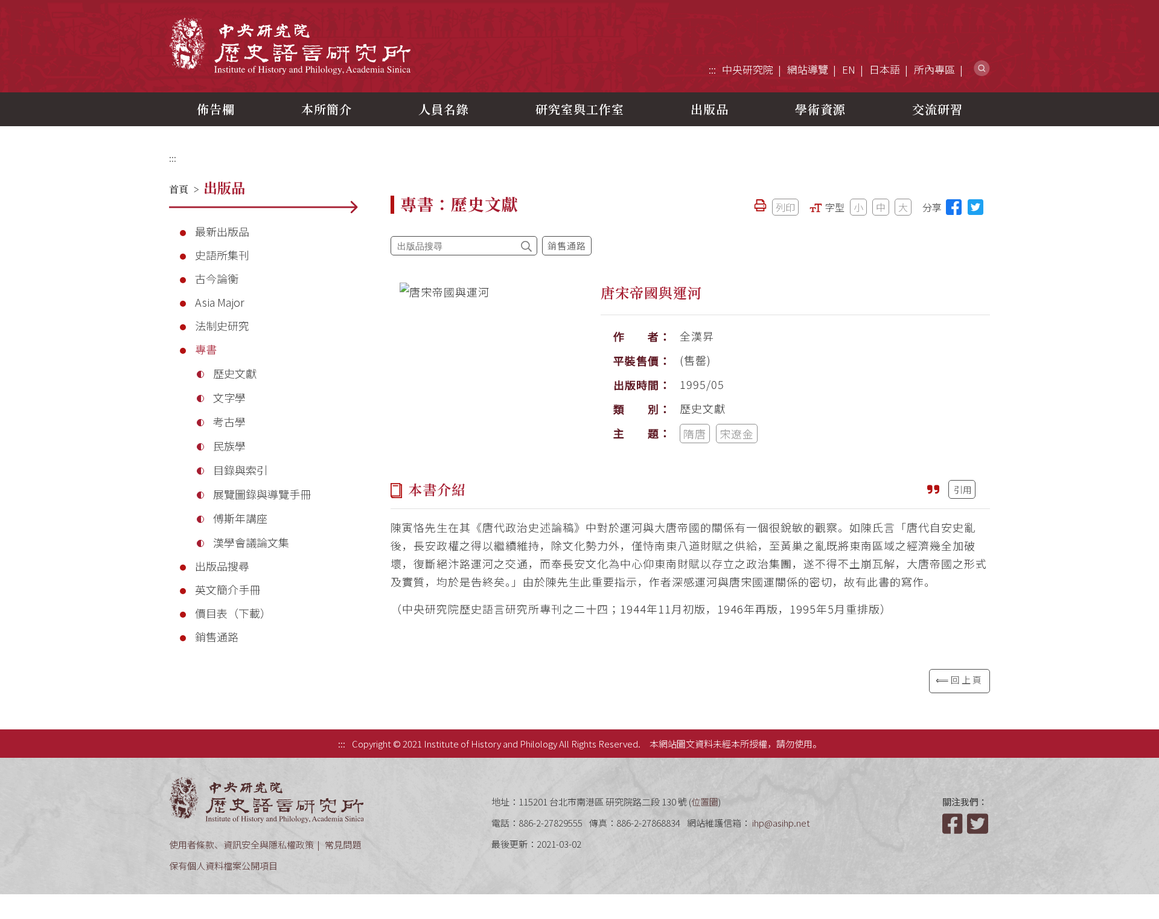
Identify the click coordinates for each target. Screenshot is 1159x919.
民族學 (229, 445)
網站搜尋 (982, 68)
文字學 (229, 397)
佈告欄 (216, 109)
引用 (963, 489)
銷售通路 (216, 636)
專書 (206, 349)
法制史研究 (222, 325)
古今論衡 (216, 278)
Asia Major (219, 302)
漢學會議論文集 (251, 542)
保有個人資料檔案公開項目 (223, 865)
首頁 (178, 189)
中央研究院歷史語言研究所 (289, 45)
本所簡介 (326, 109)
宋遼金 (737, 433)
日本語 (884, 69)
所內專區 (934, 69)
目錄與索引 (240, 470)
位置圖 (704, 801)
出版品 (710, 109)
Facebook (953, 823)
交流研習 (937, 109)
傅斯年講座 (240, 518)
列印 (785, 207)
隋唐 (694, 433)
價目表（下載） (233, 613)
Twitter (978, 823)
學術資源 (820, 109)
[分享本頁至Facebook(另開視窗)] (954, 207)
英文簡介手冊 (227, 589)
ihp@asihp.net (781, 822)
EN (848, 69)
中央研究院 (747, 69)
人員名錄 (443, 109)
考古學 (229, 421)
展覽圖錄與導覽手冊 (262, 494)
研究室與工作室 (579, 109)
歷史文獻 (235, 373)
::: (712, 69)
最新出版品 (222, 231)
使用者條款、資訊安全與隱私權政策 (241, 844)
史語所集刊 (222, 255)
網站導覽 (807, 69)
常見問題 (343, 844)
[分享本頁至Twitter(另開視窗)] (975, 207)
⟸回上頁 (959, 679)
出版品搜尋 (222, 566)
